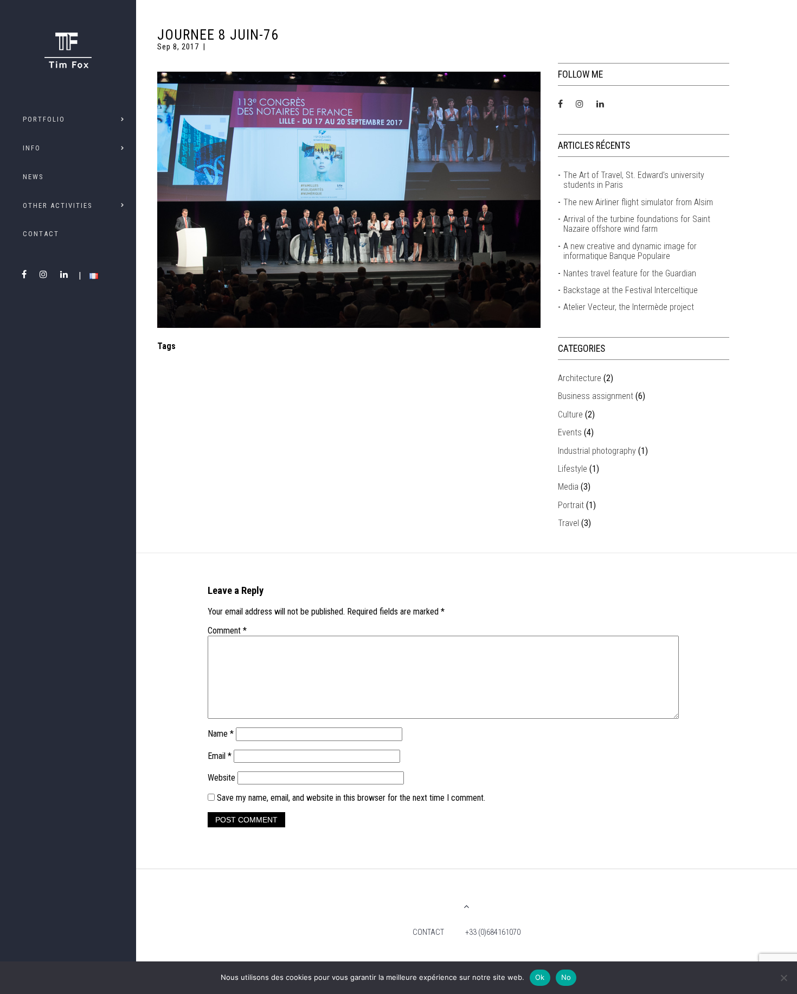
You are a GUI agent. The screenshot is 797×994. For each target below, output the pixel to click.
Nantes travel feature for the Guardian (629, 273)
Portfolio (44, 119)
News (33, 177)
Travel (568, 523)
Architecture (579, 378)
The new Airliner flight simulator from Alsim (638, 202)
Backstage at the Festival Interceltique (630, 290)
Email (220, 756)
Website (221, 778)
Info (32, 148)
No (566, 977)
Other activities (57, 205)
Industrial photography (597, 451)
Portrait (571, 505)
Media (568, 487)
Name (221, 734)
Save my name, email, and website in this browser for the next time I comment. (351, 798)
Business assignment (595, 396)
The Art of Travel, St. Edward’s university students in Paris (633, 180)
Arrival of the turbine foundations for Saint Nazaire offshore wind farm (636, 224)
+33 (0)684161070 (492, 932)
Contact (41, 234)
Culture (570, 414)
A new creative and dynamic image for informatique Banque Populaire (630, 251)
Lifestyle (572, 469)
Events (570, 432)
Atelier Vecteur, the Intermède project (628, 307)
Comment (227, 631)
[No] (783, 977)
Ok (540, 977)
